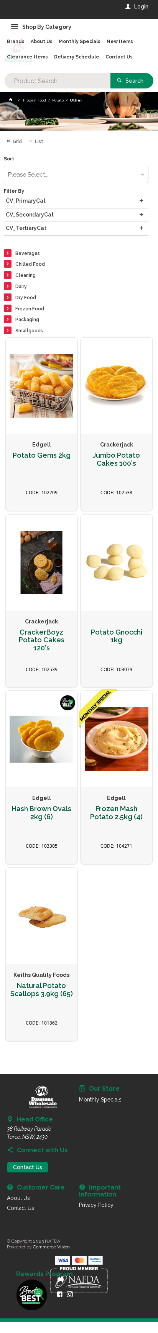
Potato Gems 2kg (42, 455)
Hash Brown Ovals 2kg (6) (41, 813)
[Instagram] (70, 1294)
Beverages (27, 253)
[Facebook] (60, 1294)
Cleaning (25, 275)
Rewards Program (44, 1274)
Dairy (21, 286)
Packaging (27, 319)
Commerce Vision (51, 1247)
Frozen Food (29, 309)
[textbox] (57, 80)
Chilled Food (30, 264)
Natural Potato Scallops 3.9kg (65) (41, 990)
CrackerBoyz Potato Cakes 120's (41, 640)
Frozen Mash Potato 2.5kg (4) (116, 813)
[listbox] (76, 174)
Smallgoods (29, 330)
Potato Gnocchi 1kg (116, 636)
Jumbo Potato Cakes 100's (116, 459)
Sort (9, 159)
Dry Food (25, 297)
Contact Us (27, 1167)
